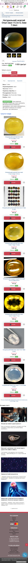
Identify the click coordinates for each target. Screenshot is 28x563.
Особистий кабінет (14, 547)
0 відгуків (14, 61)
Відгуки (14, 519)
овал (26, 399)
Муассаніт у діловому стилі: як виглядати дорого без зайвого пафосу (13, 448)
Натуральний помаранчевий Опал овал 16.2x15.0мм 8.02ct (14, 279)
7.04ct (17, 401)
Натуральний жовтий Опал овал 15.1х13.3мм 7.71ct (14, 137)
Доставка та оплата (14, 529)
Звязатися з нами (14, 521)
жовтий (17, 399)
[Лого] (10, 7)
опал (3, 399)
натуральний (7, 399)
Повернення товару (14, 551)
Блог (14, 520)
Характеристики (11, 80)
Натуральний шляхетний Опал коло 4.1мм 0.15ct (14, 208)
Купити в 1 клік (14, 75)
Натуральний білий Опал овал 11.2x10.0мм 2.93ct (14, 386)
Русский (11, 10)
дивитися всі (15, 508)
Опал (3, 14)
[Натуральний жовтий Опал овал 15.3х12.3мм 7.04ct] (14, 40)
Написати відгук (20, 61)
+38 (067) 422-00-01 (16, 4)
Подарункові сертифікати (14, 552)
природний (13, 399)
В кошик (14, 72)
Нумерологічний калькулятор (9, 474)
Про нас (14, 517)
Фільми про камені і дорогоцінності (11, 423)
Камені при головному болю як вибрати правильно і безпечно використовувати (12, 499)
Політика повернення (14, 532)
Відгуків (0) (19, 80)
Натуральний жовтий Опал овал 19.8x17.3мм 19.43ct (14, 244)
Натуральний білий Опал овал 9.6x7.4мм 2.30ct (14, 350)
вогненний (22, 399)
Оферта (14, 533)
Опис (4, 80)
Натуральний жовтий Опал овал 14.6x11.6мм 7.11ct (14, 315)
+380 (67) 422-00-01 (14, 538)
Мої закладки (14, 550)
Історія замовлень (14, 548)
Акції (14, 531)
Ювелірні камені (19, 12)
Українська (16, 10)
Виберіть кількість (6, 70)
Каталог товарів (9, 12)
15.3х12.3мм (12, 401)
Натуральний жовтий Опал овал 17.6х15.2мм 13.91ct (14, 173)
